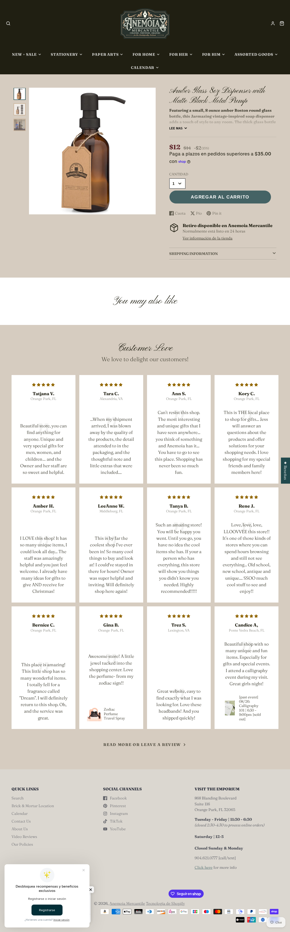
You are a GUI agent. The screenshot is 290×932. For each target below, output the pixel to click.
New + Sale (24, 54)
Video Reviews (24, 836)
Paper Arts (105, 54)
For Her (178, 54)
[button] (90, 889)
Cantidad (178, 174)
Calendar (143, 67)
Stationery (64, 54)
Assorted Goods (253, 54)
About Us (20, 828)
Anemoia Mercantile (127, 903)
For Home (144, 54)
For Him (211, 54)
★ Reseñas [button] (285, 470)
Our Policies (22, 844)
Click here (204, 867)
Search (18, 798)
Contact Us (21, 821)
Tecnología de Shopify (165, 903)
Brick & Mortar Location (33, 805)
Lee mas (176, 128)
